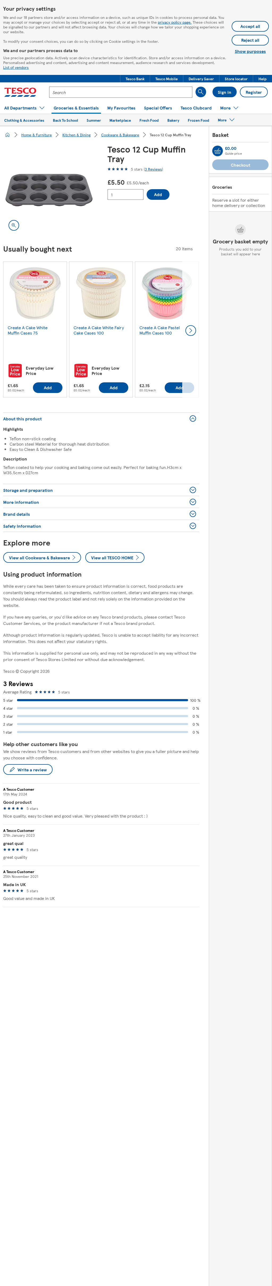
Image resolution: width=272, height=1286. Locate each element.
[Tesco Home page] (20, 92)
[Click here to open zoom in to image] (13, 225)
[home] (7, 134)
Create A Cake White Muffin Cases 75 (28, 330)
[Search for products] (201, 92)
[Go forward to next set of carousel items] (190, 330)
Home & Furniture (36, 134)
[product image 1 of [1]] (49, 190)
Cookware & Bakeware (120, 134)
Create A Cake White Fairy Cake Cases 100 (99, 330)
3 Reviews (153, 169)
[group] (35, 330)
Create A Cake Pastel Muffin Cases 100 (159, 330)
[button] (135, 78)
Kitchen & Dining (76, 134)
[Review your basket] (217, 151)
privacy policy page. (175, 22)
